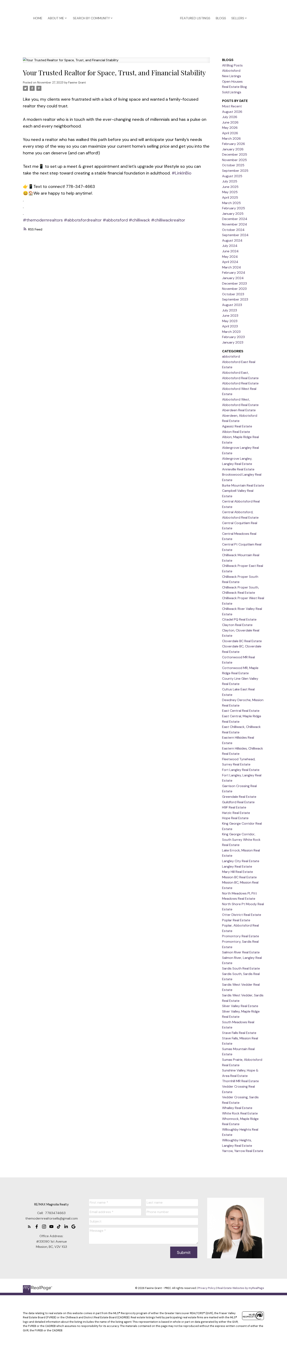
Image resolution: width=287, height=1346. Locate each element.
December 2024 (234, 219)
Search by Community (91, 18)
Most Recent (232, 106)
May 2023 (229, 321)
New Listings (231, 76)
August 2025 (232, 176)
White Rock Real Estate (240, 1113)
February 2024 (233, 272)
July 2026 (229, 117)
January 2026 (233, 149)
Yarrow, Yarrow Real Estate (242, 1151)
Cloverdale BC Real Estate (242, 641)
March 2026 (231, 138)
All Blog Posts (232, 65)
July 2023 (229, 310)
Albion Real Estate (236, 432)
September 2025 (235, 170)
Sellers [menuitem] (237, 18)
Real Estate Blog (234, 87)
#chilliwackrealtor (168, 220)
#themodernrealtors (43, 220)
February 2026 (233, 144)
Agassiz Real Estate (237, 426)
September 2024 (235, 235)
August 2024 (232, 240)
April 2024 (230, 262)
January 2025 (233, 213)
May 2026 (230, 127)
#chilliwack (139, 220)
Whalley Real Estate (237, 1108)
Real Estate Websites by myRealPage (240, 1288)
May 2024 (230, 256)
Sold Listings (231, 92)
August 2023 (232, 305)
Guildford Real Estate (238, 802)
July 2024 (229, 245)
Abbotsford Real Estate (240, 383)
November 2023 (234, 288)
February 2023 (233, 337)
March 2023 (231, 331)
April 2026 (230, 133)
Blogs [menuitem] (221, 18)
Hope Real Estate (235, 818)
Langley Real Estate (237, 866)
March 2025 (231, 203)
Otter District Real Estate (241, 915)
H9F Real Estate (234, 807)
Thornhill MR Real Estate (240, 1081)
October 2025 (233, 165)
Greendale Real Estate (239, 796)
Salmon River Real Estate (241, 952)
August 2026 (232, 111)
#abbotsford (115, 220)
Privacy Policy (207, 1288)
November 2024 (234, 224)
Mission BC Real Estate (239, 877)
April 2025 (230, 197)
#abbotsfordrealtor (83, 220)
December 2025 (234, 154)
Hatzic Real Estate (236, 813)
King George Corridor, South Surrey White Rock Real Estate (241, 839)
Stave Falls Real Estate (239, 1033)
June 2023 (230, 315)
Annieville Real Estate (238, 469)
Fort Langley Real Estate (240, 770)
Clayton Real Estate (237, 625)
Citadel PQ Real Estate (239, 619)
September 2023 (235, 299)
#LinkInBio (181, 173)
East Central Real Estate (240, 710)
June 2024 (230, 251)
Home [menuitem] (37, 18)
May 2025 (230, 192)
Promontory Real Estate (240, 936)
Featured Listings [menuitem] (195, 18)
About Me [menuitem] (56, 18)
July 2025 (229, 181)
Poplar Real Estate (236, 920)
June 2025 (230, 187)
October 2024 (233, 230)
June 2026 (230, 122)
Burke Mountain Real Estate (243, 485)
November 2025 (234, 160)
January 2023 (232, 342)
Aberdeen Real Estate (239, 410)
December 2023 (234, 283)
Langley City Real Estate (240, 861)
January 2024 (233, 278)
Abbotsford (231, 70)
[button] (29, 1227)
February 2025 (233, 208)
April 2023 (230, 326)
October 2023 (233, 294)
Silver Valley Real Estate (240, 1006)
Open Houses (232, 81)
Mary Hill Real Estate (237, 872)
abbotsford (231, 356)
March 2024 (231, 267)
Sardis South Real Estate (241, 968)
